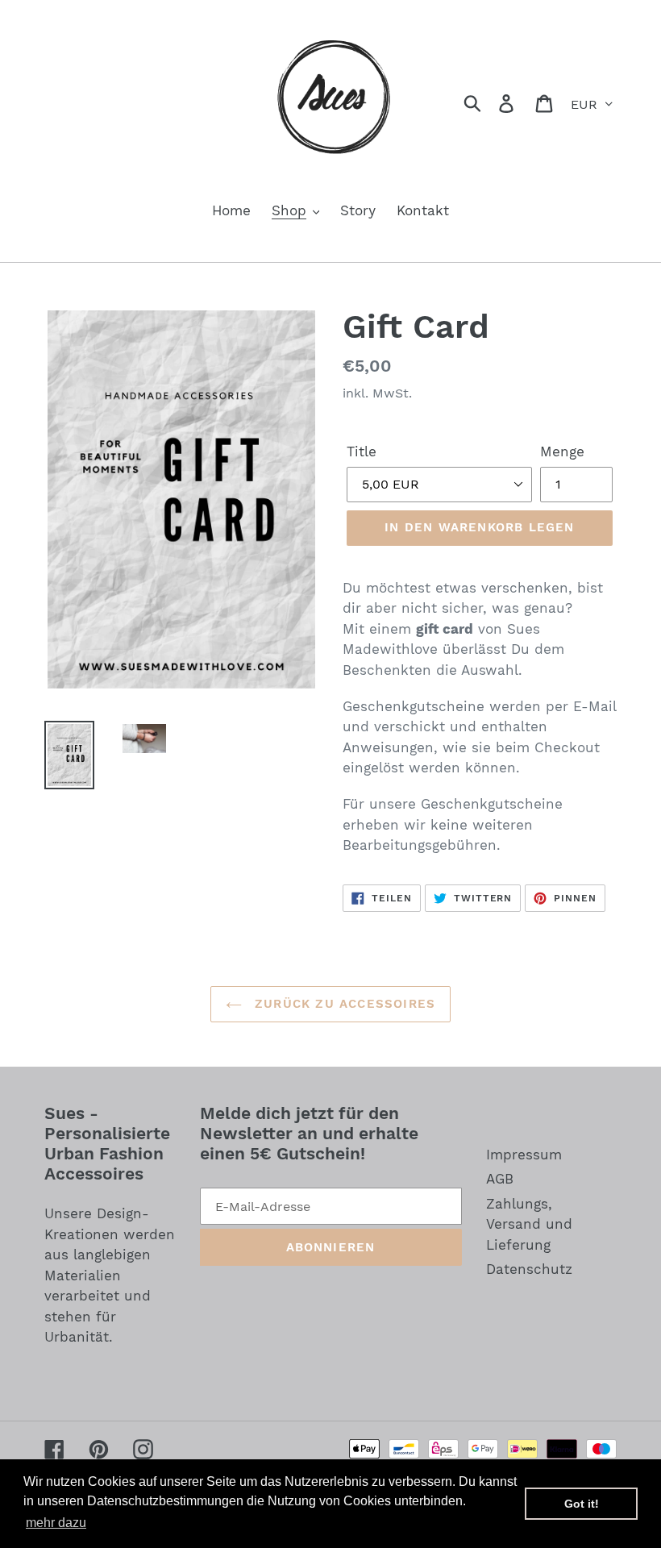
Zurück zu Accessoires (342, 1004)
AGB (499, 1179)
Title (361, 451)
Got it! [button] (581, 1503)
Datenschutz (529, 1269)
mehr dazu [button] (56, 1522)
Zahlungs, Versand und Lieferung (529, 1224)
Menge (562, 451)
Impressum (524, 1154)
